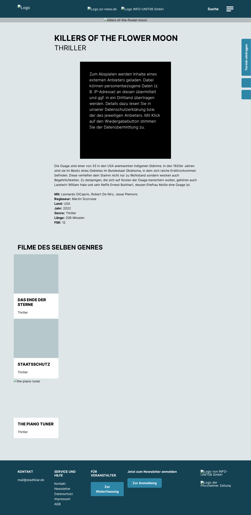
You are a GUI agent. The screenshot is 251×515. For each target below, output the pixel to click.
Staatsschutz (34, 364)
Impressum (62, 498)
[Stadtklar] (24, 9)
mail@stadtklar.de (31, 480)
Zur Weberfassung (107, 489)
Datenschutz (63, 493)
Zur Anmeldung (145, 483)
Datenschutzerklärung (125, 109)
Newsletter (62, 488)
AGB (57, 504)
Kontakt (60, 483)
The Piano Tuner (36, 424)
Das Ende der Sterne (32, 302)
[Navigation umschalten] (229, 8)
